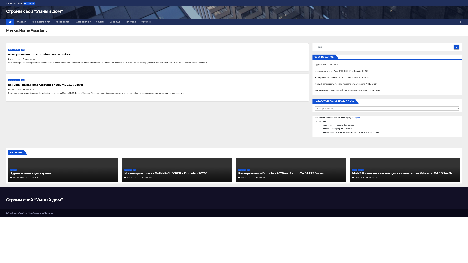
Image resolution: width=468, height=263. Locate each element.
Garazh (13, 170)
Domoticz (128, 170)
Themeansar (48, 213)
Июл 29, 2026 (18, 177)
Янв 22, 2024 (15, 89)
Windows (115, 22)
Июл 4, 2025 (15, 59)
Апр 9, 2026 (359, 177)
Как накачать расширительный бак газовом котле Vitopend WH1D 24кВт (348, 90)
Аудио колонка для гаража (327, 65)
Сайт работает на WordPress (17, 213)
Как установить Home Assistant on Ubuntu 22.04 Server (45, 84)
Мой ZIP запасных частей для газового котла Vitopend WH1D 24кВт (346, 84)
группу (357, 118)
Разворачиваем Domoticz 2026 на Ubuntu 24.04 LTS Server (342, 77)
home (355, 170)
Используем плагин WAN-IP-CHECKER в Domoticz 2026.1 (341, 71)
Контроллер (62, 22)
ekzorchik (30, 59)
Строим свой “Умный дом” (34, 11)
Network (131, 22)
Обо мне (146, 22)
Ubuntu (100, 22)
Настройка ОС (83, 22)
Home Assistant (14, 49)
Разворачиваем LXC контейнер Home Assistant (40, 54)
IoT (23, 49)
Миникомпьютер (40, 22)
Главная (21, 22)
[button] (460, 22)
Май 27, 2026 (132, 177)
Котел (361, 170)
